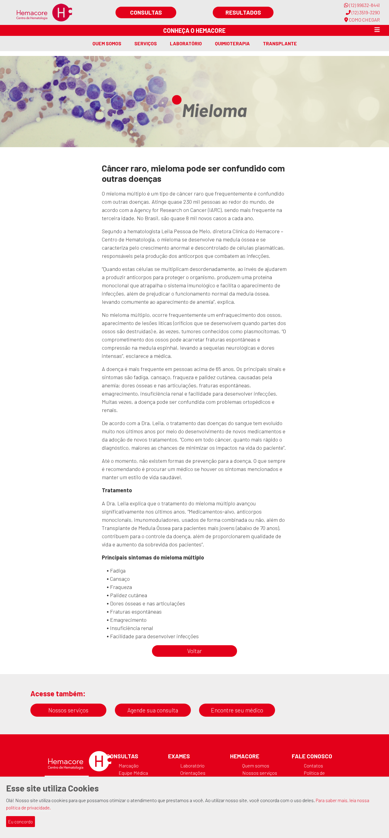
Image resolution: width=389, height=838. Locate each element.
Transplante (280, 43)
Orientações (192, 773)
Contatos (313, 765)
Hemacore (244, 756)
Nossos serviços (68, 710)
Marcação (129, 765)
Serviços (145, 43)
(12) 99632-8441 (364, 5)
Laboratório (186, 43)
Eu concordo (20, 821)
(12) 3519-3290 (365, 12)
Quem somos (106, 43)
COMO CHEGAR (364, 20)
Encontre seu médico (237, 710)
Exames (179, 756)
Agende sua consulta (152, 710)
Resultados (243, 12)
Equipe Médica (133, 773)
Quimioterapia (232, 43)
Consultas (146, 12)
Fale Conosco (312, 756)
